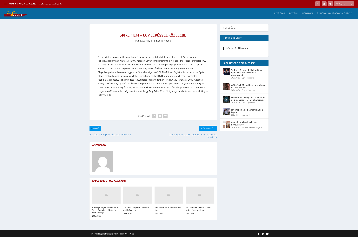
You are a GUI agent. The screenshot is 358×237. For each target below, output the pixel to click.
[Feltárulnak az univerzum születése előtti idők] (200, 195)
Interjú (293, 13)
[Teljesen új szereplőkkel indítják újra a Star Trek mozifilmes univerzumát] (226, 71)
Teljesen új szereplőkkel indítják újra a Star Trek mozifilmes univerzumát (246, 72)
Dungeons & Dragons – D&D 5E (334, 13)
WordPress (129, 234)
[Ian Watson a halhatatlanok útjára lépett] (226, 111)
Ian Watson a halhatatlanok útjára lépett (247, 111)
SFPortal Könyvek (255, 127)
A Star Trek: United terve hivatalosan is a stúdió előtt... (40, 4)
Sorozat (245, 90)
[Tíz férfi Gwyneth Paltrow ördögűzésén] (137, 195)
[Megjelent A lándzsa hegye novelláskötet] (226, 124)
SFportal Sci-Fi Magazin (237, 48)
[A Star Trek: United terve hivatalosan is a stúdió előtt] (226, 86)
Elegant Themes (105, 234)
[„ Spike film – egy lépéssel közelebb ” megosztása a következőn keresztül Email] (160, 116)
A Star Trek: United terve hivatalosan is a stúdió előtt (248, 86)
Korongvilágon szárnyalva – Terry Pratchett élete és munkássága (105, 210)
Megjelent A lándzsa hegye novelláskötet (244, 123)
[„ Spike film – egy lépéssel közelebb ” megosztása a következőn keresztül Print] (165, 116)
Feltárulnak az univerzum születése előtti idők (198, 208)
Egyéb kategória (162, 40)
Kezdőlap (279, 13)
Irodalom (307, 13)
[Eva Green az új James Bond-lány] (169, 195)
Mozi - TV (245, 103)
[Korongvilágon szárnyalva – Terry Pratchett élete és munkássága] (106, 195)
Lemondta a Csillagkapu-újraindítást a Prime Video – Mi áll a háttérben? (248, 98)
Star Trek (251, 90)
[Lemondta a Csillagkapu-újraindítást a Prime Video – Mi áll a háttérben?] (226, 99)
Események (246, 115)
